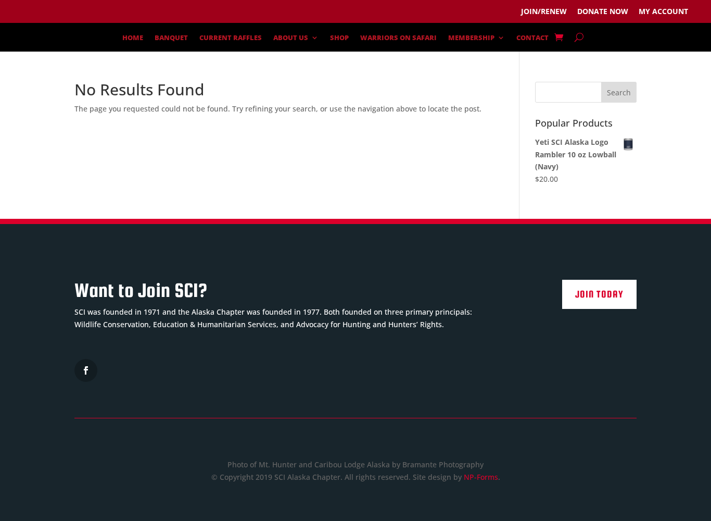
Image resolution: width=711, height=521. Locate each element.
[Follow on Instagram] (85, 370)
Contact (532, 38)
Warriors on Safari (398, 38)
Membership (471, 38)
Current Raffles (230, 38)
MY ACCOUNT (663, 11)
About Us (290, 38)
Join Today (599, 294)
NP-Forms (481, 477)
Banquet (171, 38)
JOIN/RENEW (544, 11)
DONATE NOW (602, 11)
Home (132, 38)
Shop (339, 38)
